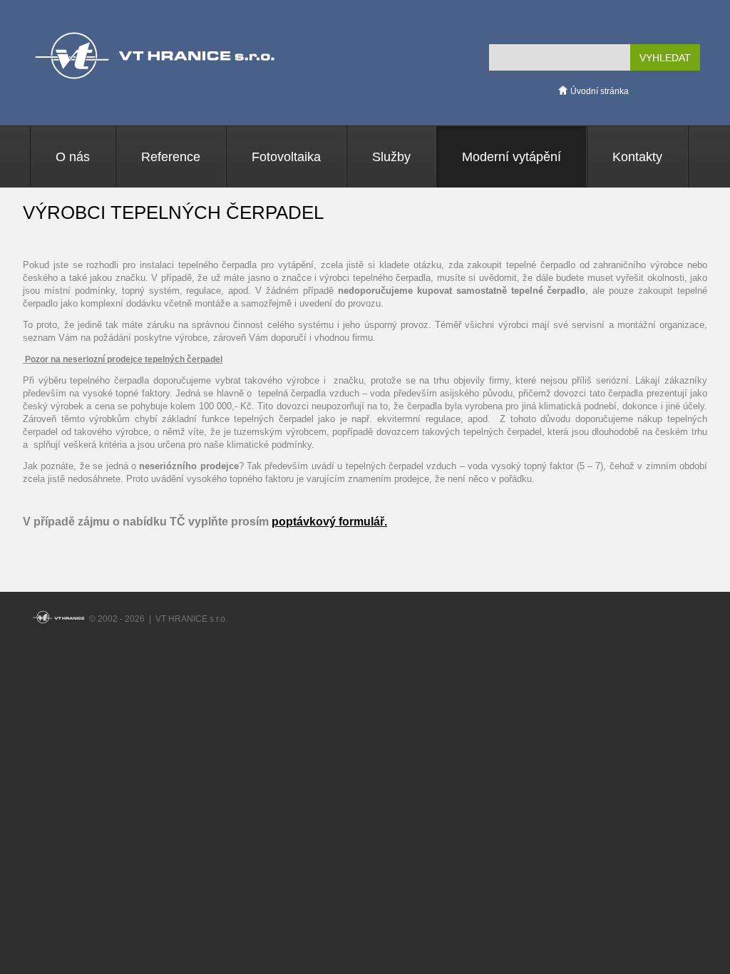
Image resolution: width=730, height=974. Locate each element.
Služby (391, 157)
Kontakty (637, 157)
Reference (170, 157)
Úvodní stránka (598, 91)
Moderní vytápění (511, 157)
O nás (73, 157)
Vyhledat (665, 57)
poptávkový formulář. (329, 522)
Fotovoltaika (286, 157)
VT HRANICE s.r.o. (154, 55)
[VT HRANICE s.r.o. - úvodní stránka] (58, 619)
